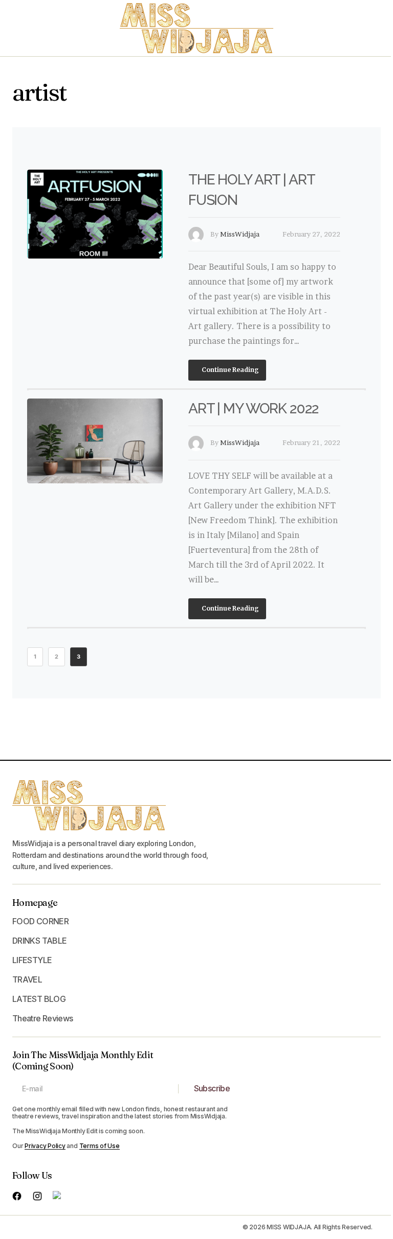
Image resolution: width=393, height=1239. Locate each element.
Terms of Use (99, 1146)
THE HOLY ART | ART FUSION (251, 189)
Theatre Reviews (42, 1018)
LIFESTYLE (32, 960)
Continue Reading (229, 369)
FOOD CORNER (40, 921)
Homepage (34, 902)
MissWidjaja (239, 234)
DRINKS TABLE (39, 941)
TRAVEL (27, 979)
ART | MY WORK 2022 (253, 408)
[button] (21, 28)
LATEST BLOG (39, 999)
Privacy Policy (45, 1146)
